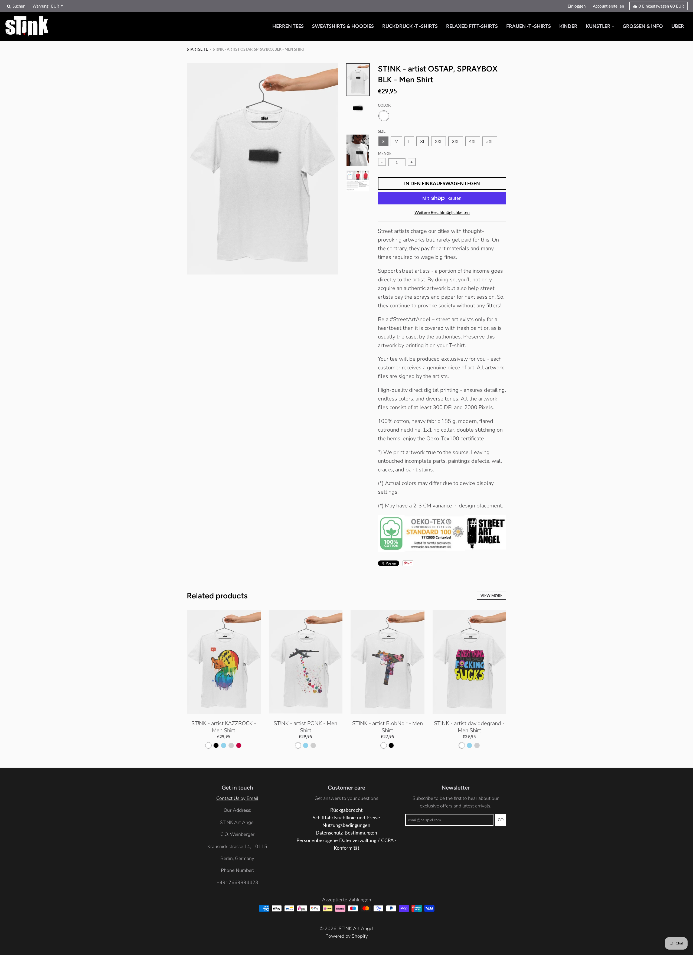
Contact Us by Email (237, 798)
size (381, 131)
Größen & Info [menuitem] (643, 26)
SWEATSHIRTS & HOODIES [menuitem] (343, 26)
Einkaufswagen (661, 6)
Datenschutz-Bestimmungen (346, 833)
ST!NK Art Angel (356, 928)
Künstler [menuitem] (598, 26)
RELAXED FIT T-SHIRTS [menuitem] (472, 26)
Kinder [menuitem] (568, 26)
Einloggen (577, 6)
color (384, 105)
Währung (40, 6)
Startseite (197, 49)
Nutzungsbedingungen (346, 825)
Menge (384, 153)
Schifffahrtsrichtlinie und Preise (346, 817)
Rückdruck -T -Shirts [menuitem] (410, 26)
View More (491, 595)
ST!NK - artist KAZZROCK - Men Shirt (223, 727)
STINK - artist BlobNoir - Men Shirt (387, 727)
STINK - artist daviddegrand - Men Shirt (469, 727)
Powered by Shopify (346, 936)
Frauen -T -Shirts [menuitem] (528, 26)
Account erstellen (608, 6)
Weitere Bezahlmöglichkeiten (442, 212)
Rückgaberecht (346, 810)
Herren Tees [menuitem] (288, 26)
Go (501, 819)
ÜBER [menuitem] (677, 26)
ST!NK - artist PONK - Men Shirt (305, 727)
